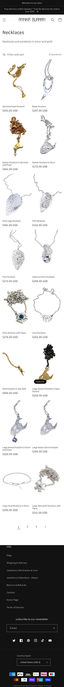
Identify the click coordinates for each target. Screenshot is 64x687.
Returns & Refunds (16, 585)
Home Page (12, 599)
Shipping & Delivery (17, 562)
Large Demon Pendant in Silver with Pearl (16, 448)
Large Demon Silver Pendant (45, 447)
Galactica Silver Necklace (43, 277)
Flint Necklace (38, 221)
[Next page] (45, 526)
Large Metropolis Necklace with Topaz (46, 507)
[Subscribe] (53, 628)
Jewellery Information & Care (22, 570)
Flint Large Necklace (11, 221)
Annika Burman (23, 686)
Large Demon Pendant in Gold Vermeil (45, 390)
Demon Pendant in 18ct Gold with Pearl (15, 163)
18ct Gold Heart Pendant (13, 106)
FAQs (9, 555)
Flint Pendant (8, 277)
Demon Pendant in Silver (43, 162)
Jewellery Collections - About (22, 577)
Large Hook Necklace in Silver (15, 506)
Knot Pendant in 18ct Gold (14, 389)
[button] (4, 19)
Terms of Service (15, 607)
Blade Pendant (39, 106)
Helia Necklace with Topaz (14, 333)
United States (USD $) (30, 662)
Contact (11, 592)
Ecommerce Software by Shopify (40, 686)
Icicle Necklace (39, 333)
